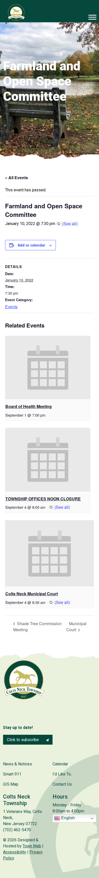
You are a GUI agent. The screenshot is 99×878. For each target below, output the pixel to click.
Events (11, 307)
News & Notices (17, 764)
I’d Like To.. (62, 774)
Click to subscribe (23, 739)
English (67, 818)
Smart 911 (12, 774)
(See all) (69, 224)
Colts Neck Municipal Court (31, 594)
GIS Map (10, 784)
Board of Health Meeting (28, 406)
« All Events (16, 177)
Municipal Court (76, 626)
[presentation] (47, 367)
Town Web (32, 846)
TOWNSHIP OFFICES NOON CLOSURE (43, 499)
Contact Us (62, 784)
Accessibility (14, 852)
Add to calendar (31, 245)
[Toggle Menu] (92, 17)
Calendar (60, 764)
